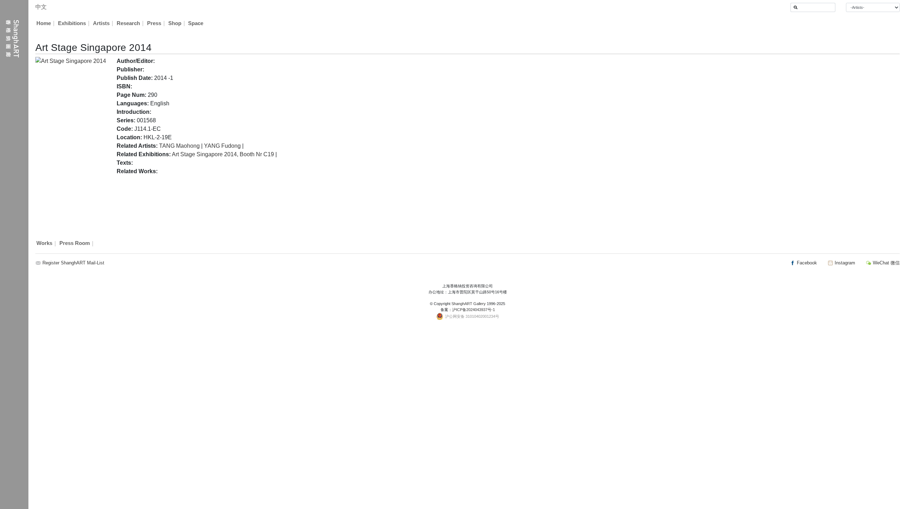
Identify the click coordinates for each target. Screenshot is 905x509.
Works (44, 243)
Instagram (844, 262)
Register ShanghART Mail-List (73, 262)
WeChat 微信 (885, 262)
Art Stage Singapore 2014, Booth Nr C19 (223, 154)
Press (154, 23)
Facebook (806, 262)
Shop (174, 23)
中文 (41, 7)
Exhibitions (72, 23)
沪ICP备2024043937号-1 (473, 310)
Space (195, 23)
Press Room (74, 243)
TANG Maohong (179, 146)
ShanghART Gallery (468, 304)
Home (43, 23)
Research (128, 23)
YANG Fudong (222, 146)
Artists (101, 23)
